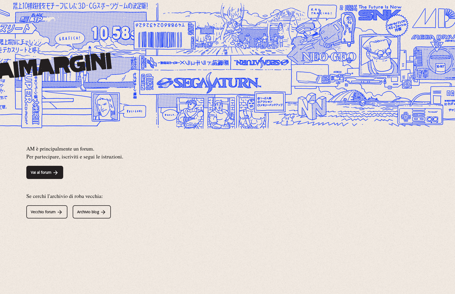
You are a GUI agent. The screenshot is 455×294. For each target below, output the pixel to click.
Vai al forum (41, 172)
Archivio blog (88, 211)
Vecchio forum (44, 211)
